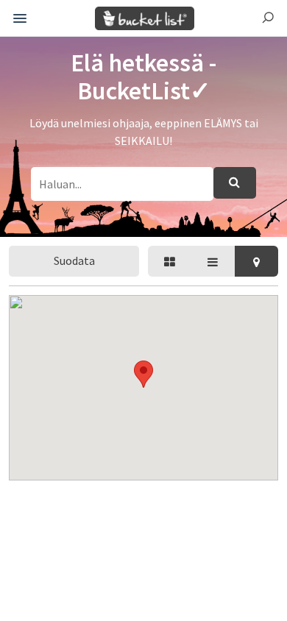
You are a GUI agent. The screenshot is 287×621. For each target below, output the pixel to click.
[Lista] (213, 261)
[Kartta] (256, 261)
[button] (143, 374)
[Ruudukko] (169, 261)
